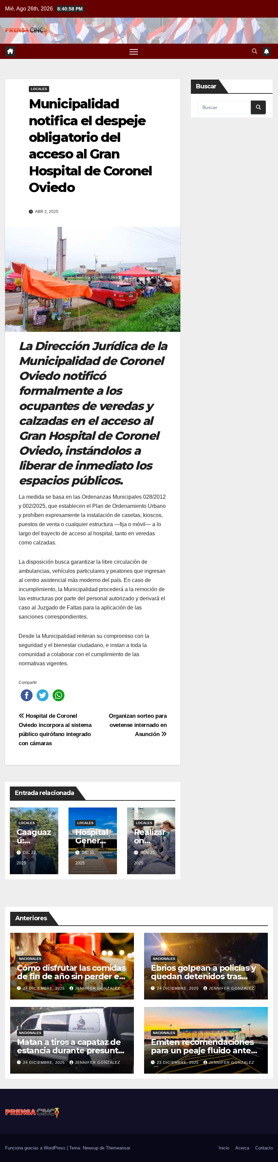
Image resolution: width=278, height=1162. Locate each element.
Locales (39, 89)
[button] (254, 51)
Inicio (224, 1147)
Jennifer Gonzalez (97, 988)
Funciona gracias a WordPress (36, 1147)
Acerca (242, 1147)
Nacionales (30, 959)
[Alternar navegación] (133, 51)
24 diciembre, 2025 (44, 988)
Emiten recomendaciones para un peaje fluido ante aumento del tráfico (202, 1050)
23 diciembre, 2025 (178, 1062)
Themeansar (118, 1147)
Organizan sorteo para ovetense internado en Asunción (138, 724)
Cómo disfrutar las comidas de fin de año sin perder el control (71, 976)
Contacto (264, 1147)
